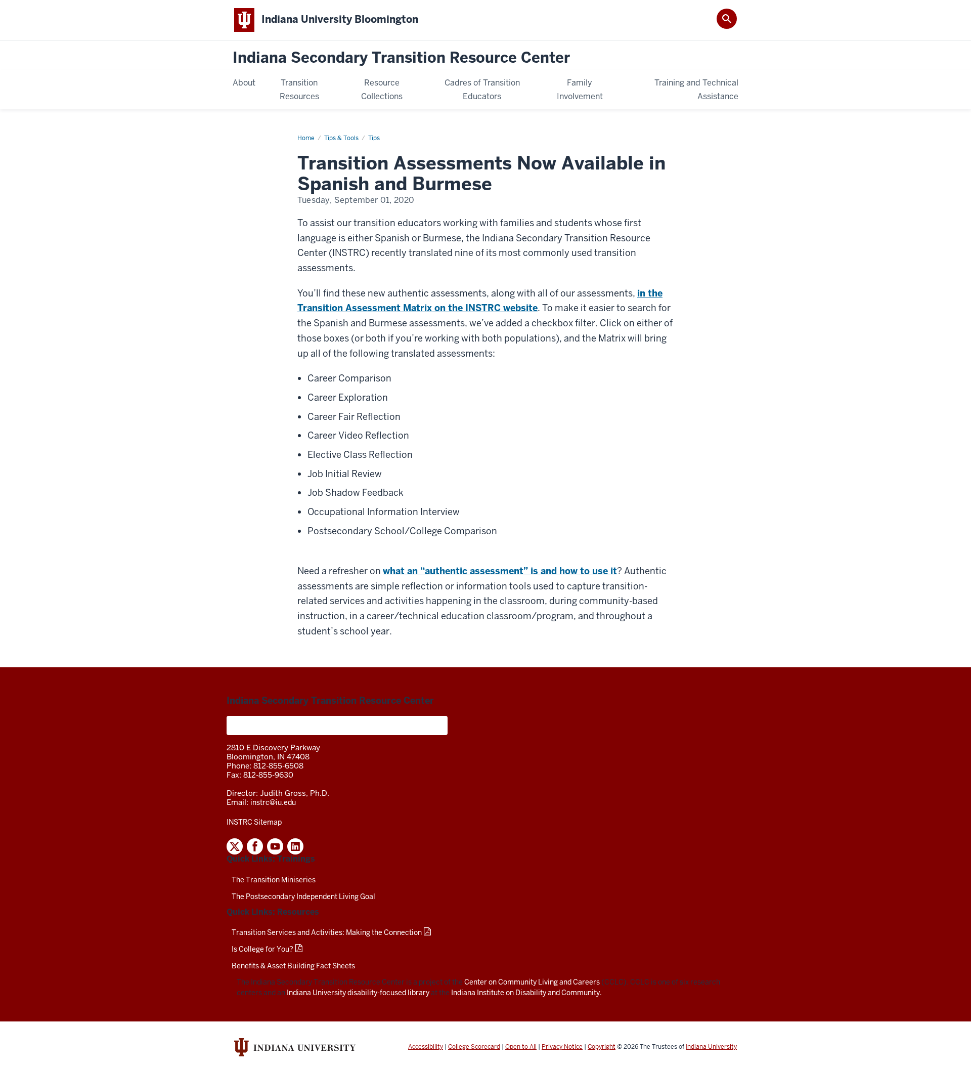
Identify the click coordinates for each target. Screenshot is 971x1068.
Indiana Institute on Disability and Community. (526, 992)
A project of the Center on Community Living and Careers (337, 725)
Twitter (235, 846)
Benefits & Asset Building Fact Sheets (293, 965)
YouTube (275, 846)
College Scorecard (474, 1047)
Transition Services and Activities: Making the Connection (327, 932)
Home (306, 138)
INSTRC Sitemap (254, 822)
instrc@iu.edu (273, 802)
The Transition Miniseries (274, 879)
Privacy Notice (562, 1047)
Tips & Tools (341, 138)
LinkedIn (295, 846)
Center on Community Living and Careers (532, 982)
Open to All (521, 1047)
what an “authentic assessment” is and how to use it (500, 571)
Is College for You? (262, 949)
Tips (374, 138)
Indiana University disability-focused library (358, 992)
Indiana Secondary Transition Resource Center (401, 58)
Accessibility (425, 1047)
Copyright (601, 1047)
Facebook (255, 846)
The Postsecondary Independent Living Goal (303, 896)
